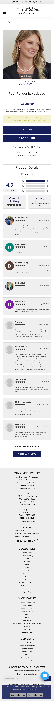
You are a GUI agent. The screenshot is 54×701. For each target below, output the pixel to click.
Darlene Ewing (21, 263)
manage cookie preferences (24, 689)
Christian (19, 322)
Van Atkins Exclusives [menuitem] (27, 583)
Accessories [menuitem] (27, 632)
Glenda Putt (20, 301)
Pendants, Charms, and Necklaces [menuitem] (27, 623)
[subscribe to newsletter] (47, 678)
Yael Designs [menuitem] (27, 589)
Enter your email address (27, 674)
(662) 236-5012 (27, 84)
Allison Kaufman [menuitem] (27, 553)
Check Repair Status (27, 646)
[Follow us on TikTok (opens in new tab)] (33, 541)
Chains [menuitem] (27, 626)
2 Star (23, 188)
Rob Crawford (21, 218)
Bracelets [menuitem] (27, 620)
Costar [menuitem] (27, 562)
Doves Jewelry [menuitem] (27, 556)
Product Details (27, 167)
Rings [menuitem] (27, 614)
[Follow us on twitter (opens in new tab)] (24, 541)
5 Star (23, 181)
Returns (27, 655)
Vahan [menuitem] (27, 580)
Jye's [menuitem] (27, 568)
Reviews (27, 174)
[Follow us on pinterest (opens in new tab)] (21, 541)
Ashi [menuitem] (27, 559)
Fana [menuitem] (27, 565)
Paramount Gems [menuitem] (27, 571)
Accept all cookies (35, 695)
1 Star (23, 191)
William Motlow (22, 346)
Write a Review (27, 454)
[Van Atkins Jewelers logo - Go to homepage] (27, 10)
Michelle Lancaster (23, 402)
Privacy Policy (27, 658)
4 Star (23, 183)
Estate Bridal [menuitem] (27, 605)
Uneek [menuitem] (27, 577)
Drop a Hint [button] (27, 138)
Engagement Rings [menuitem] (27, 602)
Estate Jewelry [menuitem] (27, 611)
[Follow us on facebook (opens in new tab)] (37, 541)
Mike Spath (20, 424)
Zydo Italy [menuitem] (27, 592)
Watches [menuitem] (27, 629)
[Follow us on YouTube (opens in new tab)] (29, 541)
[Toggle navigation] (4, 12)
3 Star (23, 186)
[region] (27, 54)
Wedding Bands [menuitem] (27, 608)
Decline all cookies (18, 695)
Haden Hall (20, 283)
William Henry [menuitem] (27, 586)
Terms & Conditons (27, 661)
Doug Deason (21, 244)
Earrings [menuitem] (27, 617)
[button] (15, 2)
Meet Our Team (27, 649)
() (47, 181)
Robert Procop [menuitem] (27, 574)
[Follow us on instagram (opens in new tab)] (17, 541)
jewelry (7, 22)
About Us (27, 643)
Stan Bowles (20, 379)
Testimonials (27, 652)
